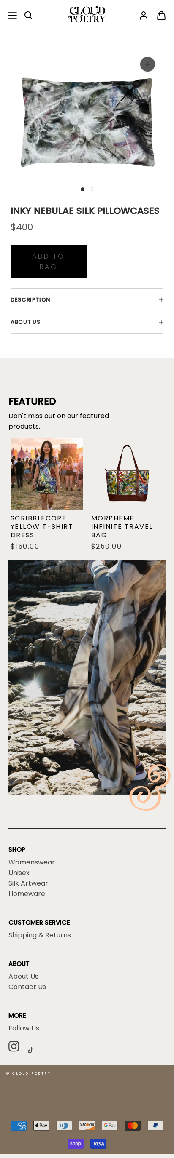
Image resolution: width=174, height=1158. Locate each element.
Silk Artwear (28, 883)
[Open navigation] (12, 16)
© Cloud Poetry (29, 1073)
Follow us (23, 1028)
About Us (23, 976)
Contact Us (27, 987)
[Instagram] (17, 1047)
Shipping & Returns (39, 935)
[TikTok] (33, 1050)
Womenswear (31, 862)
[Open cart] (161, 16)
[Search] (28, 15)
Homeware (26, 894)
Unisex (19, 873)
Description (31, 300)
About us (25, 322)
